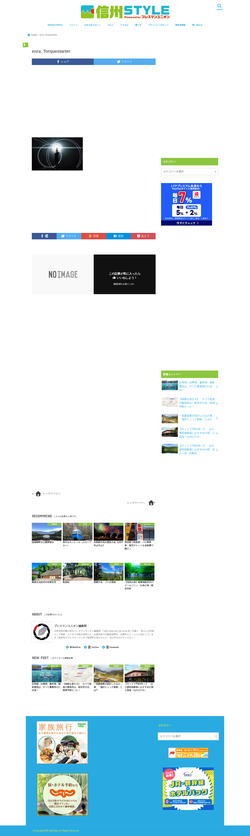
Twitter (95, 647)
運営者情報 (180, 25)
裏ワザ (138, 25)
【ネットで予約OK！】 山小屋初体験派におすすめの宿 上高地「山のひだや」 (197, 433)
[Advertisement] (94, 103)
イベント (74, 25)
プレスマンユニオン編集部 (70, 625)
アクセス (124, 25)
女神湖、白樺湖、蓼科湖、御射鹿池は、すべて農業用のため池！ (197, 386)
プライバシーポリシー (158, 25)
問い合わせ (197, 25)
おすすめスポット (92, 25)
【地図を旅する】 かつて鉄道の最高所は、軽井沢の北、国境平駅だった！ (197, 403)
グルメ (110, 25)
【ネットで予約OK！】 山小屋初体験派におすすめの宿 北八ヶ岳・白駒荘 (197, 449)
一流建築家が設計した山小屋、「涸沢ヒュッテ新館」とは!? (197, 417)
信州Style (54, 830)
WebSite (76, 647)
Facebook (114, 647)
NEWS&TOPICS (55, 25)
